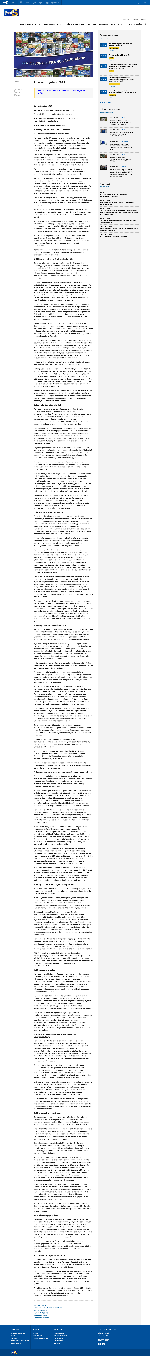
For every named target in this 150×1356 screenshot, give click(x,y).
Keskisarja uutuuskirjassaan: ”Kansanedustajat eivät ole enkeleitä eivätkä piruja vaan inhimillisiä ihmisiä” (121, 159)
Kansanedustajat (59, 1333)
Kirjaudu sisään (142, 3)
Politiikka (123, 118)
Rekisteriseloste (16, 1343)
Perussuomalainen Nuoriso (40, 1338)
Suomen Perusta (37, 1335)
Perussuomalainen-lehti (61, 1335)
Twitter (18, 92)
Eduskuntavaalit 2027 (28, 24)
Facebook (19, 89)
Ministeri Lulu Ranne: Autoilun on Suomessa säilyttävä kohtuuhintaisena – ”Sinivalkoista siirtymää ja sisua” (121, 122)
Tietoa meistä (134, 24)
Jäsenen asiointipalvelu (78, 24)
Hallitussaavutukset (52, 24)
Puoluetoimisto (58, 1340)
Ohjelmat (14, 1338)
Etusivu (17, 81)
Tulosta (18, 95)
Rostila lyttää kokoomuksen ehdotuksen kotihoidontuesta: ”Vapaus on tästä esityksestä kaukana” (121, 134)
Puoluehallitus (58, 1338)
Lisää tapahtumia (105, 102)
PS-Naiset (35, 1333)
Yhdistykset (57, 1343)
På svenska (126, 19)
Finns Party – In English (139, 19)
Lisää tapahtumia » (105, 38)
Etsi (145, 24)
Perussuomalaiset (11, 12)
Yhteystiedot (117, 24)
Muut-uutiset (124, 141)
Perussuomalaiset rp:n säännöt (20, 1340)
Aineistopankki (100, 24)
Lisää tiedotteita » (105, 186)
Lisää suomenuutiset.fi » (107, 112)
